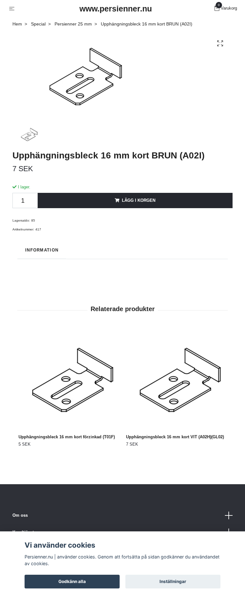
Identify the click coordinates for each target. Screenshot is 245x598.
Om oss (20, 515)
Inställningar (173, 581)
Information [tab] (41, 250)
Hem (17, 23)
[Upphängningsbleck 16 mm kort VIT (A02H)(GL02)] (176, 379)
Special (38, 23)
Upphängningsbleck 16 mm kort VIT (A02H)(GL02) (175, 436)
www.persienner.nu (115, 8)
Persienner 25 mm (73, 23)
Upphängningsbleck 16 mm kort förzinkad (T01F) (67, 436)
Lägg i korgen (138, 200)
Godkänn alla (72, 581)
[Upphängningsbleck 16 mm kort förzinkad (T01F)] (69, 379)
